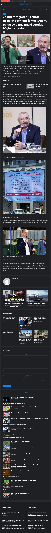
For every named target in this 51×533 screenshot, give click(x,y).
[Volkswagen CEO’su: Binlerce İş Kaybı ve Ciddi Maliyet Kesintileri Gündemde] (6, 420)
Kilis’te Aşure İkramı (8, 489)
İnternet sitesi (29, 375)
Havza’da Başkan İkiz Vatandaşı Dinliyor (39, 340)
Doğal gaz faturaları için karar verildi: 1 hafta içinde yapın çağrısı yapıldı (25, 1)
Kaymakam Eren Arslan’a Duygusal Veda (13, 486)
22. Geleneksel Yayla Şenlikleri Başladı (12, 476)
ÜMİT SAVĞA (8, 32)
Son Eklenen (25, 392)
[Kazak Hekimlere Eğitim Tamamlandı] (6, 495)
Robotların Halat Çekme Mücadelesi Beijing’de (9, 318)
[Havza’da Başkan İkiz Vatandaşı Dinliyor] (41, 334)
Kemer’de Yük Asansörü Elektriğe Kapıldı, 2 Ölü (14, 403)
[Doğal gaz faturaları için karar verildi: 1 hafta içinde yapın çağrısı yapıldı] (6, 408)
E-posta (5, 375)
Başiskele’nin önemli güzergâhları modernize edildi (40, 318)
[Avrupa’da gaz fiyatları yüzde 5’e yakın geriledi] (6, 399)
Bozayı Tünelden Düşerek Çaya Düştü (20, 470)
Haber (10, 9)
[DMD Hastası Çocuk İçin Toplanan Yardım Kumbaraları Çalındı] (6, 460)
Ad (4, 370)
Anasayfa (6, 9)
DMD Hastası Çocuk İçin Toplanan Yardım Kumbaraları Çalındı (26, 459)
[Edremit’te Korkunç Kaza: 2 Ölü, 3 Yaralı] (30, 86)
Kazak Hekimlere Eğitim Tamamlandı (20, 493)
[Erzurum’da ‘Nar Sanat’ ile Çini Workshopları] (25, 320)
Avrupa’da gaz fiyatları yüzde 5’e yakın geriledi (22, 397)
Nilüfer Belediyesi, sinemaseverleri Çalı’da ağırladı (23, 480)
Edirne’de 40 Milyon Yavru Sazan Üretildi (21, 441)
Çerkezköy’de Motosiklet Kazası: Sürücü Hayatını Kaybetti (25, 341)
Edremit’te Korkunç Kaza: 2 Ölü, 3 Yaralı (20, 412)
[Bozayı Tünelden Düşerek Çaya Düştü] (6, 472)
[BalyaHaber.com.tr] (25, 4)
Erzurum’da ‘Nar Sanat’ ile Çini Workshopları (25, 326)
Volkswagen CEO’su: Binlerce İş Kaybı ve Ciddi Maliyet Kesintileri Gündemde (29, 418)
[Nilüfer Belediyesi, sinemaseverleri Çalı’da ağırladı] (6, 482)
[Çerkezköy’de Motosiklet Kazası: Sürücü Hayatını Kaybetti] (25, 334)
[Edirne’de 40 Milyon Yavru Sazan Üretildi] (6, 443)
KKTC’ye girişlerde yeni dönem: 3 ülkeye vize (8, 331)
